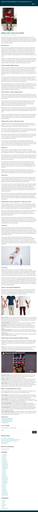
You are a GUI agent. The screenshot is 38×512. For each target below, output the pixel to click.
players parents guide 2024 (7, 418)
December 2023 (5, 493)
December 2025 (5, 463)
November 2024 (5, 479)
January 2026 (4, 462)
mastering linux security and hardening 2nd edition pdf (11, 439)
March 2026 (4, 459)
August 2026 (4, 454)
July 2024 (4, 484)
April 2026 (4, 458)
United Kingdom (5, 508)
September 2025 (5, 467)
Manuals (3, 505)
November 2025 (5, 465)
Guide (15, 34)
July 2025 (4, 470)
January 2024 (4, 492)
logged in (7, 427)
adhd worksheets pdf (5, 442)
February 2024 (4, 491)
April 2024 (4, 488)
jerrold (12, 34)
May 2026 (4, 457)
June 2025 (4, 471)
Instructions (4, 504)
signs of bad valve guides (7, 421)
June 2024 (4, 485)
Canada (3, 501)
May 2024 (4, 487)
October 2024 (4, 480)
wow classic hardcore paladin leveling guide (9, 440)
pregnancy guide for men (7, 419)
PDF (3, 507)
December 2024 (5, 478)
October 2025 (4, 466)
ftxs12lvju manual (4, 443)
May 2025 (4, 472)
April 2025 (4, 474)
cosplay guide (5, 422)
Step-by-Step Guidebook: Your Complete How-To (16, 1)
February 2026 (4, 461)
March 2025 (4, 475)
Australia (3, 500)
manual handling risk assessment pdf (7, 438)
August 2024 (4, 483)
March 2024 (4, 489)
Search (2, 430)
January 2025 (4, 476)
